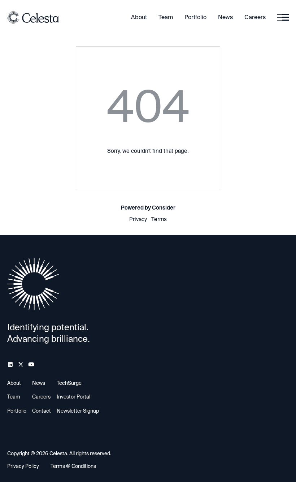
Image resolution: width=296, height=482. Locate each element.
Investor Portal (73, 396)
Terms (159, 219)
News (225, 17)
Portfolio (195, 17)
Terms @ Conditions (73, 466)
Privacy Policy (23, 466)
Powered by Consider (148, 207)
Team (165, 17)
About (139, 17)
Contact (41, 411)
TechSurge (69, 383)
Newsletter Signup (78, 411)
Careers (255, 17)
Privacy (138, 219)
